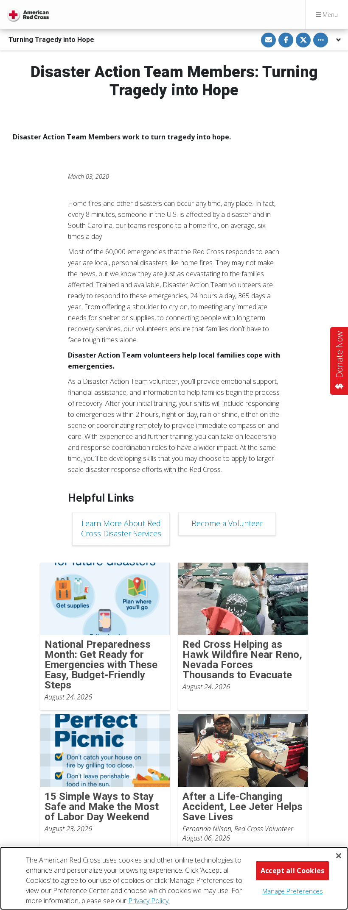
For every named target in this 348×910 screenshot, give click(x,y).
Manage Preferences (292, 891)
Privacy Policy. (149, 900)
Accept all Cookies (292, 870)
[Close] (338, 855)
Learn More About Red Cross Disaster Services (121, 528)
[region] (174, 878)
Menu (329, 15)
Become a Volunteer (227, 523)
